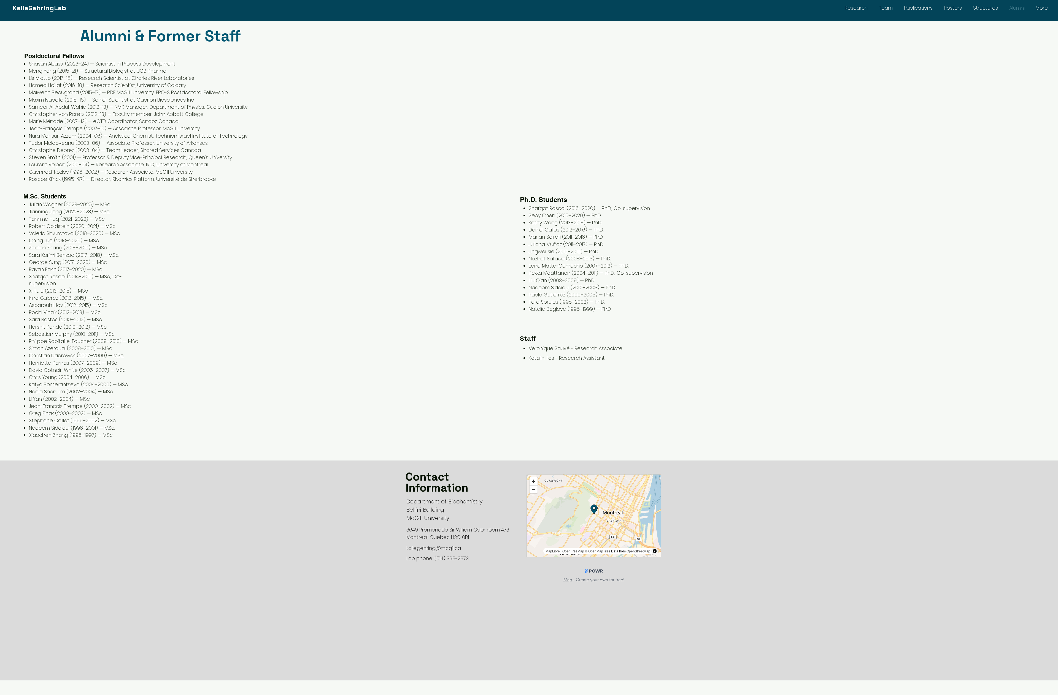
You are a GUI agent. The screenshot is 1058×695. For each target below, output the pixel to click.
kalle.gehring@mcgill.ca (433, 548)
